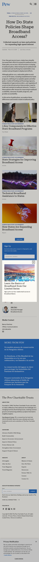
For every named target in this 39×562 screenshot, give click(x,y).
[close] (33, 262)
